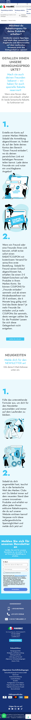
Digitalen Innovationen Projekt (15, 687)
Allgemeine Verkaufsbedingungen (15, 659)
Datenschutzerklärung (21, 575)
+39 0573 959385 (15, 635)
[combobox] (15, 569)
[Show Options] (26, 569)
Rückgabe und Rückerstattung (15, 653)
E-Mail (5, 562)
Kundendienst (15, 604)
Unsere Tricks (15, 661)
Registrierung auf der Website (15, 685)
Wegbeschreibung (16, 640)
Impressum (15, 674)
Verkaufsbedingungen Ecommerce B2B (15, 672)
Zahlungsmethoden (15, 655)
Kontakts (15, 681)
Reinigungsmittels (15, 651)
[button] (4, 715)
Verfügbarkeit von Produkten (15, 683)
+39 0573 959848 (17, 614)
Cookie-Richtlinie (15, 679)
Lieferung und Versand (15, 657)
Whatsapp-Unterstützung (24, 15)
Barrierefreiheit (15, 689)
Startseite (4, 20)
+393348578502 (18, 609)
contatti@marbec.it (15, 636)
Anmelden (15, 589)
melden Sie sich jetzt (15, 339)
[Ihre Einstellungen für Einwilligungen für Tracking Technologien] (28, 717)
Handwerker (22, 3)
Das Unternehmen (11, 3)
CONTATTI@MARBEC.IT (17, 619)
